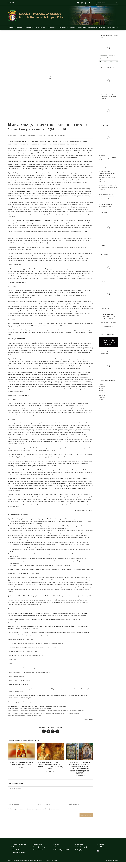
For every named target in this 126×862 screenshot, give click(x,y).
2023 (100, 391)
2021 (100, 395)
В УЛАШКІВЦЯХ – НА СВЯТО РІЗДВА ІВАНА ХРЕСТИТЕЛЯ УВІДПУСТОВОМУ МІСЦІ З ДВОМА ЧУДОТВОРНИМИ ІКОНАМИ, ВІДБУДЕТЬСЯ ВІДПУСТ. (79, 768)
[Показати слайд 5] (105, 61)
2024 (100, 388)
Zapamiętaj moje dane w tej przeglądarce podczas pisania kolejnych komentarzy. (35, 809)
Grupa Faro (115, 860)
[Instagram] (85, 2)
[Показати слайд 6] (106, 61)
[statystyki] (98, 851)
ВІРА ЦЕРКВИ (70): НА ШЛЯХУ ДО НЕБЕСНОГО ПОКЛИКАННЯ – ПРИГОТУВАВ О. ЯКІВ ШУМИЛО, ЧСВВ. (50, 766)
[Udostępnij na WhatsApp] (57, 731)
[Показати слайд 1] (100, 61)
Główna (10, 27)
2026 (100, 384)
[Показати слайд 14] (116, 61)
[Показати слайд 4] (104, 61)
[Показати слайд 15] (117, 61)
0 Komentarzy (59, 136)
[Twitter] (81, 2)
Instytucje (28, 27)
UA (11, 3)
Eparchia (19, 27)
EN (13, 3)
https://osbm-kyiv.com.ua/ (29, 702)
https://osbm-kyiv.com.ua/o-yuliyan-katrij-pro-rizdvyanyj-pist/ (72, 596)
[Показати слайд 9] (110, 61)
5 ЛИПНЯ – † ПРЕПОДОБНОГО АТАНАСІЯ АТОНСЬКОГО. (21, 764)
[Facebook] (78, 2)
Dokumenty (52, 27)
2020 (100, 397)
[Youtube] (89, 2)
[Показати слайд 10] (111, 61)
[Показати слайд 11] (112, 61)
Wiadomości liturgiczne (45, 136)
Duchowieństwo (40, 27)
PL (8, 3)
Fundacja (102, 27)
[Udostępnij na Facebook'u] (48, 731)
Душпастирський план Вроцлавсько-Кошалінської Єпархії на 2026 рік (107, 196)
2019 (100, 399)
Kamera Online (92, 27)
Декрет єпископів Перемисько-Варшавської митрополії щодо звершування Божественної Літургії (107, 175)
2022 (100, 393)
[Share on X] (44, 731)
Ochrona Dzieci (81, 27)
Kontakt (72, 27)
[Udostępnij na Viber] (53, 731)
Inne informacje (29, 136)
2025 (100, 386)
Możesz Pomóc (111, 27)
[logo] (12, 15)
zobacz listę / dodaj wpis (108, 322)
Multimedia (63, 27)
